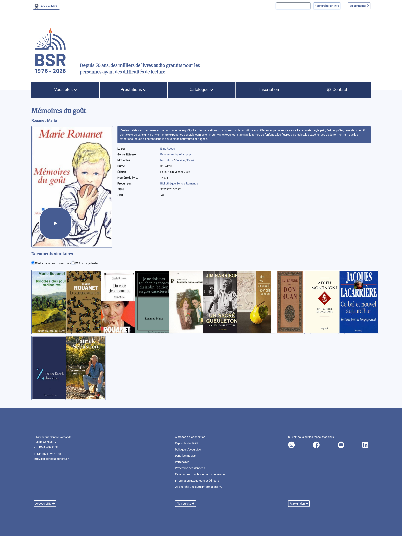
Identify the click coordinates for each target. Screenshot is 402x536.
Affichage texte (88, 263)
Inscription (269, 89)
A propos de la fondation (190, 437)
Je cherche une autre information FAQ (198, 486)
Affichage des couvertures (54, 263)
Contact (339, 89)
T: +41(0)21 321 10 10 (47, 454)
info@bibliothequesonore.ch (51, 458)
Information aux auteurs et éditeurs (197, 480)
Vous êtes (64, 89)
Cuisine (180, 160)
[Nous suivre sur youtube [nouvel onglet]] (341, 445)
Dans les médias (185, 455)
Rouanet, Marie (44, 120)
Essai (190, 160)
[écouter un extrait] (55, 223)
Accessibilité (49, 6)
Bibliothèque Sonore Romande (179, 183)
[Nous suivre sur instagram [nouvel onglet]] (291, 445)
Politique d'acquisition (188, 449)
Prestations (131, 89)
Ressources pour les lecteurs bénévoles (200, 474)
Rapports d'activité (186, 443)
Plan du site (184, 503)
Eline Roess (167, 148)
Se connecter (358, 5)
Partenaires (182, 462)
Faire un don (297, 503)
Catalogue (200, 89)
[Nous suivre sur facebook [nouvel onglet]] (316, 445)
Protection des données (190, 468)
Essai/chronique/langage (176, 154)
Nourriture (167, 160)
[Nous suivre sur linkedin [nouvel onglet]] (365, 445)
